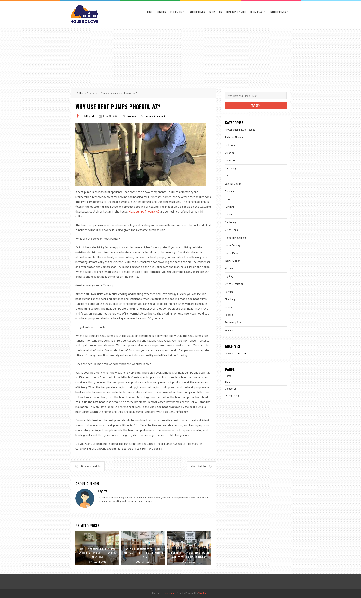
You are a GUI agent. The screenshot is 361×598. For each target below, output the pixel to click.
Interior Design (278, 12)
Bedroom (230, 145)
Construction (231, 160)
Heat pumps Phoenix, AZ (144, 211)
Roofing (229, 314)
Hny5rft (90, 116)
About (228, 382)
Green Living (215, 12)
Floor (228, 199)
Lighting (229, 276)
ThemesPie (169, 593)
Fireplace (229, 191)
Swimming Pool (233, 322)
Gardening (230, 222)
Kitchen (229, 268)
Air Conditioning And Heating (240, 129)
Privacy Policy (232, 395)
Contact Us (230, 388)
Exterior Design (197, 12)
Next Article (198, 466)
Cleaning (161, 12)
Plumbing (230, 299)
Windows (230, 330)
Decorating (176, 12)
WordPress (203, 593)
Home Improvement (236, 12)
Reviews (93, 93)
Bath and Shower (234, 137)
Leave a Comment (155, 116)
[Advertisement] (180, 56)
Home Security (232, 245)
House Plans (256, 12)
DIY (226, 176)
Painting (229, 291)
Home (149, 12)
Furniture (229, 206)
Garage (229, 214)
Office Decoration (234, 284)
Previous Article (91, 466)
